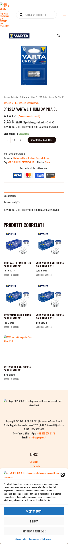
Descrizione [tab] (10, 196)
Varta (47, 162)
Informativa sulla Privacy (40, 539)
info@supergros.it (37, 437)
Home (6, 97)
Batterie (14, 97)
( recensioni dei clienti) (29, 116)
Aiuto (38, 466)
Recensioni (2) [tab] (12, 202)
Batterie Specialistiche (29, 103)
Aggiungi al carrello (41, 140)
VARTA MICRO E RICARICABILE (21, 162)
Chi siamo (34, 461)
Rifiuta (34, 521)
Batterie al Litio (27, 97)
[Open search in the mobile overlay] (36, 14)
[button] (62, 474)
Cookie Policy (21, 539)
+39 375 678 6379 (46, 433)
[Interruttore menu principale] (64, 14)
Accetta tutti (34, 511)
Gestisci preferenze (34, 531)
